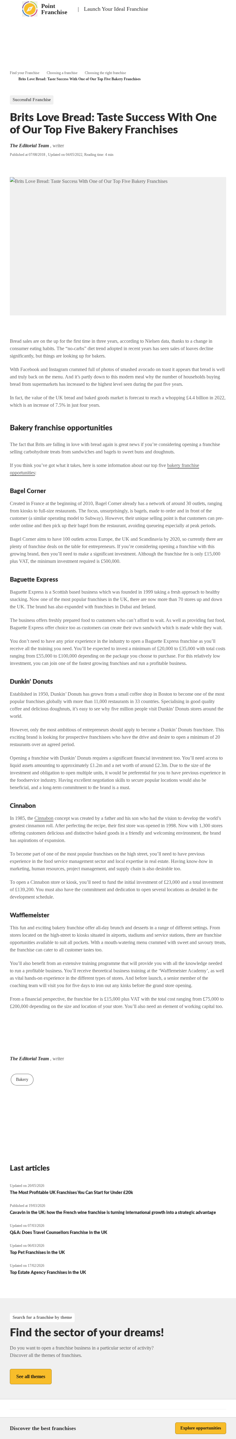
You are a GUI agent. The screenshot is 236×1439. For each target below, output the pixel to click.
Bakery (22, 1079)
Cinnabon (43, 818)
